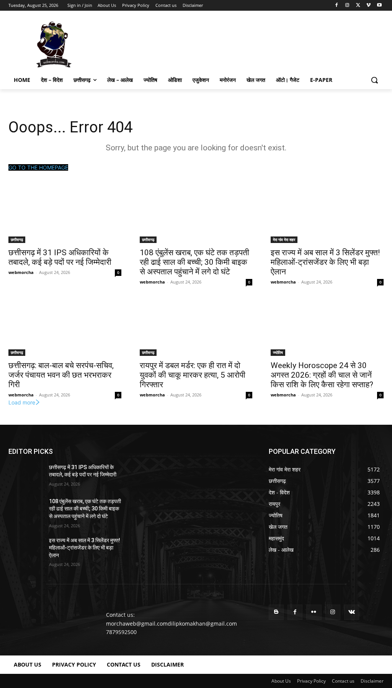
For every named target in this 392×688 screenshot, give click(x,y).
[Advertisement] (188, 43)
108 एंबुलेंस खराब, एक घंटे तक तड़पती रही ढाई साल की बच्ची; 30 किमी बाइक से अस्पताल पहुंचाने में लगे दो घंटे (194, 262)
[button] (374, 80)
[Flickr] (313, 612)
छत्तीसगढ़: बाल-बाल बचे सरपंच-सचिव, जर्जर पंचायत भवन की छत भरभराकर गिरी (61, 375)
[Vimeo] (368, 5)
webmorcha (21, 272)
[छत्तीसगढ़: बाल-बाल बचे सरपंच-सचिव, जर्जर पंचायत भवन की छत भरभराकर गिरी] (64, 327)
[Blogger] (276, 612)
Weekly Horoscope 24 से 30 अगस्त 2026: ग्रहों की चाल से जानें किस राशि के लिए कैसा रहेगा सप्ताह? (322, 375)
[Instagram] (347, 5)
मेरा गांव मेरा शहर (284, 239)
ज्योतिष (278, 352)
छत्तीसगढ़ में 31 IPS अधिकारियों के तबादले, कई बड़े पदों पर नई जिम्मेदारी (59, 257)
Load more (21, 402)
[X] (358, 5)
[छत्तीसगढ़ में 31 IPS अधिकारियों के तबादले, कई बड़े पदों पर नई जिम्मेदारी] (64, 215)
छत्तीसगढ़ (17, 239)
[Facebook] (336, 5)
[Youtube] (379, 5)
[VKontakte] (351, 612)
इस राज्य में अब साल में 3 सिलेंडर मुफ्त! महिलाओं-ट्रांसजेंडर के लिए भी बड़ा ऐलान (325, 262)
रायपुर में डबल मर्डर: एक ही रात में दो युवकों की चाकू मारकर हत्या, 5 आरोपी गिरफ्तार (192, 375)
